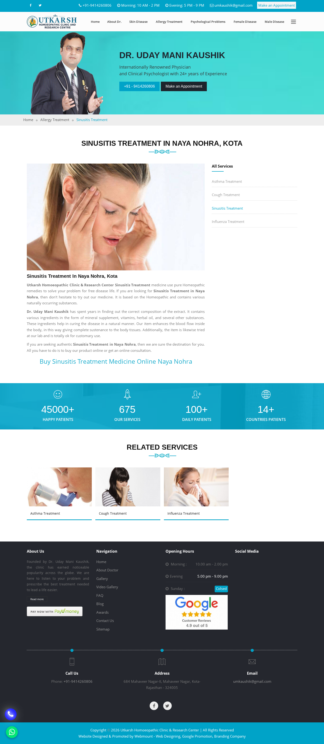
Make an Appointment (276, 5)
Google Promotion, (197, 736)
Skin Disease (138, 21)
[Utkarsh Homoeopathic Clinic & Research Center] (52, 21)
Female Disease (245, 21)
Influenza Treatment (228, 221)
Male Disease (274, 21)
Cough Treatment (226, 194)
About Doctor (107, 570)
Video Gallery (107, 586)
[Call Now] (11, 714)
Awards (102, 612)
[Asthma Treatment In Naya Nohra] (60, 480)
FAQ (99, 595)
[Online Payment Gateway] (55, 611)
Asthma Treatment (227, 181)
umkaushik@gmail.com (233, 5)
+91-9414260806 (97, 5)
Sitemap (103, 629)
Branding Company (230, 736)
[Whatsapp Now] (12, 732)
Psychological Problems (208, 21)
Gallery (102, 578)
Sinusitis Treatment (227, 208)
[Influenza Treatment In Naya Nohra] (197, 480)
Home (95, 21)
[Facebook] (30, 5)
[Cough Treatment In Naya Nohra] (128, 480)
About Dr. (114, 21)
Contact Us (105, 620)
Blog (100, 603)
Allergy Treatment (169, 21)
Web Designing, (168, 736)
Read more (37, 599)
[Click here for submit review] (197, 611)
